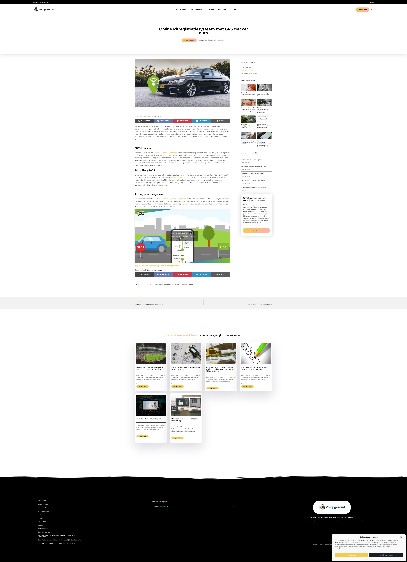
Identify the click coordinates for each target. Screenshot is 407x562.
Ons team (222, 10)
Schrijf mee (42, 521)
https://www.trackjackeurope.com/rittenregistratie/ (157, 266)
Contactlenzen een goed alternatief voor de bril (248, 94)
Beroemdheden (43, 504)
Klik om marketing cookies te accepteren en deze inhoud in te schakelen (182, 236)
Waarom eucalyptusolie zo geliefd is (246, 125)
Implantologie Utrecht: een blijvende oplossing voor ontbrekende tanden (264, 126)
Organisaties (189, 40)
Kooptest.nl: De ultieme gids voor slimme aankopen (254, 368)
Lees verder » (245, 156)
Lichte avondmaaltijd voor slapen (253, 180)
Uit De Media (181, 10)
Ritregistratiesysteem (250, 73)
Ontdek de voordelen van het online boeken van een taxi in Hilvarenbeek (220, 369)
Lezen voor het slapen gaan (251, 160)
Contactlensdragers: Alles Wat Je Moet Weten (263, 94)
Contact (234, 10)
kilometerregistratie (171, 284)
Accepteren (352, 555)
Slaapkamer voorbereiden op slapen (254, 166)
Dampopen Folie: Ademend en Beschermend (185, 368)
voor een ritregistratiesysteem (172, 199)
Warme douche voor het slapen (252, 173)
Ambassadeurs (196, 10)
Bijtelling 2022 (247, 70)
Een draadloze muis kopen (148, 419)
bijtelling (149, 284)
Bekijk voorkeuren (386, 555)
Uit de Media (42, 508)
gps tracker (158, 284)
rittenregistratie (187, 284)
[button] (402, 537)
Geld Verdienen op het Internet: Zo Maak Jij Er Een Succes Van (60, 540)
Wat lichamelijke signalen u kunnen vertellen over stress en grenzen (263, 110)
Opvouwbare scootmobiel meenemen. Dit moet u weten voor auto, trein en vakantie (264, 144)
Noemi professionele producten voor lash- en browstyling (248, 109)
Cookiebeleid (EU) (44, 532)
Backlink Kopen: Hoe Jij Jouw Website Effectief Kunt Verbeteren (56, 536)
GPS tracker (246, 67)
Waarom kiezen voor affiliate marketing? (184, 420)
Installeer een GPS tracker (165, 153)
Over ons (210, 10)
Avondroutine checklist (249, 153)
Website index (43, 528)
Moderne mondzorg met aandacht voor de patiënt (248, 142)
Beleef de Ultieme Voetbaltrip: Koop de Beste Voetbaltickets (150, 368)
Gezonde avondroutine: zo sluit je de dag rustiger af (56, 543)
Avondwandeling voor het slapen (253, 187)
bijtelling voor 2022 (179, 177)
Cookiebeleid (368, 560)
